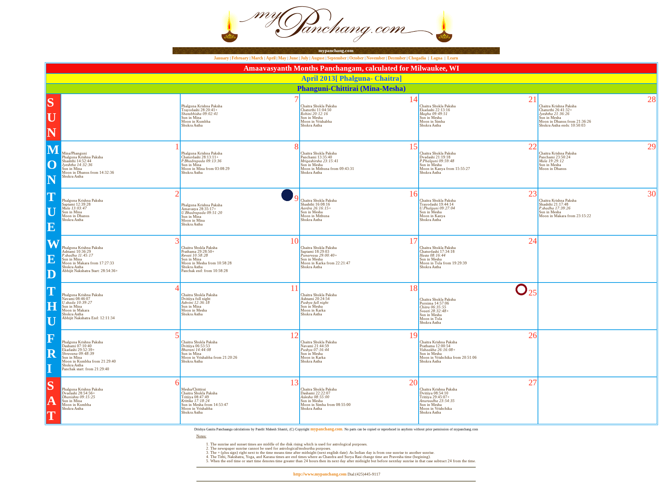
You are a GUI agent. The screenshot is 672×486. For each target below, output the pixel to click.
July (304, 58)
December (397, 58)
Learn (452, 58)
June (293, 58)
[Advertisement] (195, 24)
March (257, 58)
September (336, 58)
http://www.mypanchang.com (319, 474)
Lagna (436, 58)
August (317, 58)
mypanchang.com (336, 50)
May (282, 58)
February (240, 58)
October (356, 58)
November (375, 58)
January (221, 58)
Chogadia (417, 58)
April (270, 58)
